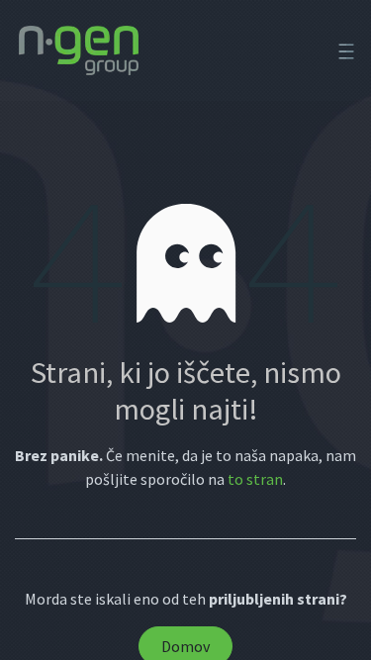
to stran (255, 479)
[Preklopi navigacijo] (346, 50)
